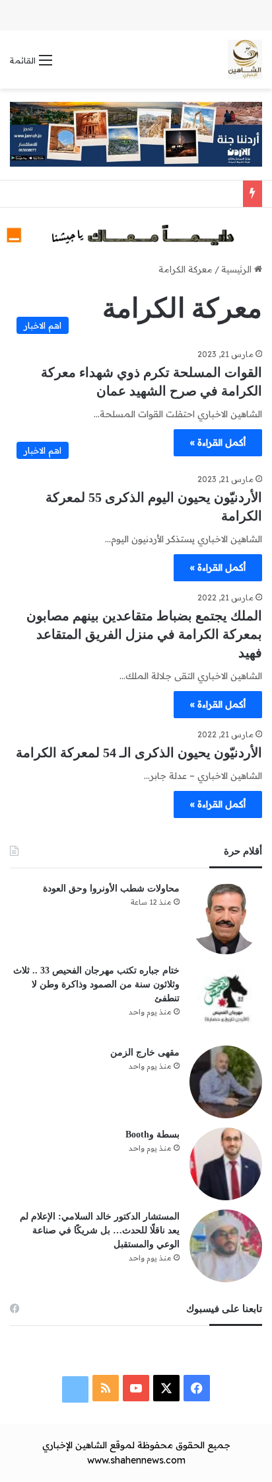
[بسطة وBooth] (225, 1164)
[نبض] (75, 1389)
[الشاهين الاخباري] (245, 59)
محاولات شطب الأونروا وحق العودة (111, 888)
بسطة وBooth (152, 1134)
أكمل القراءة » (218, 442)
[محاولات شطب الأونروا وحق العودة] (225, 918)
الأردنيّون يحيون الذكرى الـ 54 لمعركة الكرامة (139, 752)
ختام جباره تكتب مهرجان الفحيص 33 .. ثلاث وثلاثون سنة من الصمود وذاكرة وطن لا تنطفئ (96, 984)
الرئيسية (237, 269)
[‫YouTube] (136, 1388)
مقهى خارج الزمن (145, 1052)
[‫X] (166, 1388)
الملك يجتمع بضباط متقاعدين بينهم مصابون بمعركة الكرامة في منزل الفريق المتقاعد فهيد (144, 634)
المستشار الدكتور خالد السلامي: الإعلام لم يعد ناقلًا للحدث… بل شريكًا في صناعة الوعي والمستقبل (100, 1230)
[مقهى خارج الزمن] (225, 1082)
